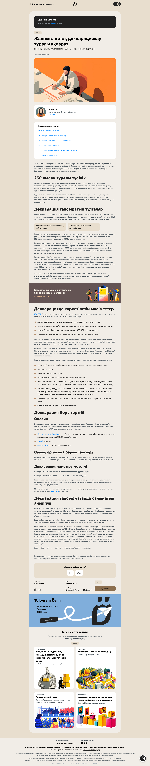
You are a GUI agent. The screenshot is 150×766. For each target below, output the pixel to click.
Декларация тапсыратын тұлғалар (53, 136)
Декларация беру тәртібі (50, 145)
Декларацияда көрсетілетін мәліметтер (56, 140)
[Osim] (75, 4)
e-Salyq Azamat (44, 445)
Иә (70, 573)
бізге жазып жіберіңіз (91, 750)
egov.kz (40, 441)
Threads (52, 114)
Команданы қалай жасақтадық (94, 651)
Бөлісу (106, 588)
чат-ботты (55, 491)
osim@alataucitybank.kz (66, 743)
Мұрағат (38, 33)
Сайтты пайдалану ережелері (78, 763)
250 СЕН (37, 314)
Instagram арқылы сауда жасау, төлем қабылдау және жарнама (95, 698)
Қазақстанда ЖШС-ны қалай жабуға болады (80, 226)
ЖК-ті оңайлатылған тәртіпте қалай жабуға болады (49, 226)
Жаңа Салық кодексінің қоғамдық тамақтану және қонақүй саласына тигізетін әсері (51, 656)
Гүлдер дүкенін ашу (46, 697)
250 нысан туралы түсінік (50, 131)
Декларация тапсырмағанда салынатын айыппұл (59, 150)
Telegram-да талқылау (49, 155)
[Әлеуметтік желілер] (82, 743)
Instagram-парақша (129, 736)
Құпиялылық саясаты (58, 763)
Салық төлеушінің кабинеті (49, 434)
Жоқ (79, 573)
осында (53, 23)
